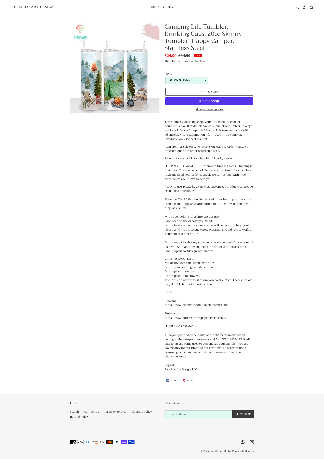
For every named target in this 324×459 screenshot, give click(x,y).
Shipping (170, 61)
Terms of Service (115, 411)
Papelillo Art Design (31, 7)
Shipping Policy (141, 411)
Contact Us (91, 411)
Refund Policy (79, 416)
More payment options (209, 109)
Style (168, 74)
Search (74, 411)
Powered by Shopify (243, 451)
